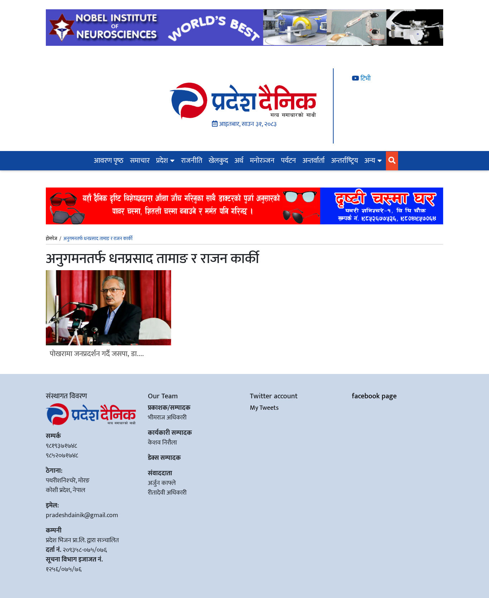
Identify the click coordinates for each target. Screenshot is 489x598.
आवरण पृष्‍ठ (109, 161)
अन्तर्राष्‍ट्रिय (344, 161)
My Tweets (264, 408)
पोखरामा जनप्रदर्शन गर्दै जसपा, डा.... (97, 353)
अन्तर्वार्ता (313, 161)
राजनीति (191, 161)
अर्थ (238, 161)
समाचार (140, 161)
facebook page (374, 396)
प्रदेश (162, 161)
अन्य (369, 161)
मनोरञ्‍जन (262, 161)
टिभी (365, 78)
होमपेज (51, 239)
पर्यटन (288, 161)
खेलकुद (218, 161)
